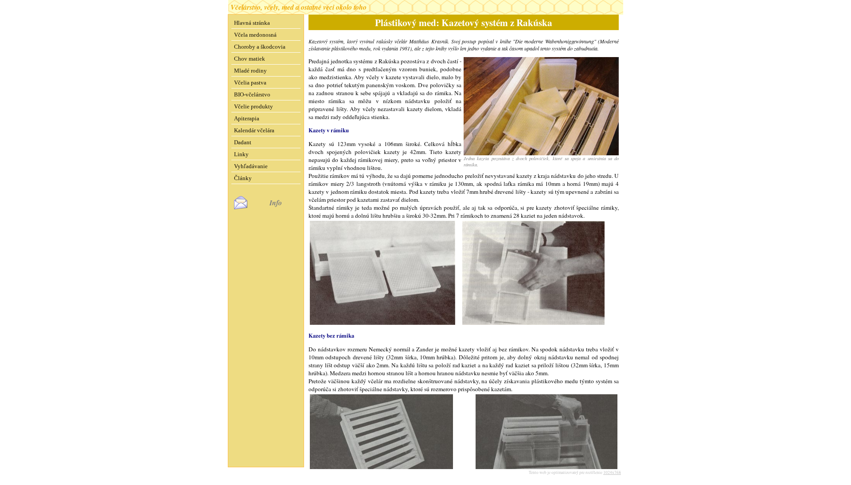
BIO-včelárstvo (252, 94)
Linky (241, 154)
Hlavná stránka (252, 22)
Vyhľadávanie (251, 166)
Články (243, 178)
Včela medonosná (255, 34)
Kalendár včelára (254, 130)
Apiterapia (246, 118)
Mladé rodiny (250, 70)
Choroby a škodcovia (259, 46)
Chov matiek (249, 58)
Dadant (242, 142)
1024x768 (612, 472)
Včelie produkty (253, 106)
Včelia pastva (250, 82)
